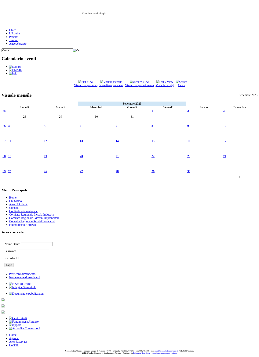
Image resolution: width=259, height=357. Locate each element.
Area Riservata (18, 341)
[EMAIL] (15, 70)
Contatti (14, 207)
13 (81, 141)
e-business (173, 353)
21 (117, 156)
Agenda (14, 338)
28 (117, 171)
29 (153, 171)
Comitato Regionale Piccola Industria (31, 214)
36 (4, 125)
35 (4, 110)
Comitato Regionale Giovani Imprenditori (34, 218)
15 (153, 141)
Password (10, 251)
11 (9, 141)
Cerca (181, 85)
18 (9, 156)
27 (81, 171)
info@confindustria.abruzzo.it (166, 351)
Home (12, 197)
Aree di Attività (18, 204)
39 (4, 171)
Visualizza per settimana (139, 85)
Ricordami (11, 258)
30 (188, 171)
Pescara (13, 36)
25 (9, 171)
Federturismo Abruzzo (22, 224)
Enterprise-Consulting (141, 353)
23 (188, 156)
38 (4, 156)
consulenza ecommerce (160, 353)
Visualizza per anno (85, 85)
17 (224, 141)
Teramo (13, 40)
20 (81, 156)
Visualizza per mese (111, 85)
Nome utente (12, 244)
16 (188, 141)
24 (224, 156)
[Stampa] (15, 66)
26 (45, 171)
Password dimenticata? (22, 274)
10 (224, 125)
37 (4, 141)
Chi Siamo (15, 201)
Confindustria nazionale (23, 211)
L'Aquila (14, 33)
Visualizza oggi (165, 85)
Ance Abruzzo (18, 43)
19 (45, 156)
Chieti (12, 30)
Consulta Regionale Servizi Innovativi (32, 221)
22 (153, 156)
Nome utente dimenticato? (24, 277)
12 (45, 141)
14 (117, 141)
